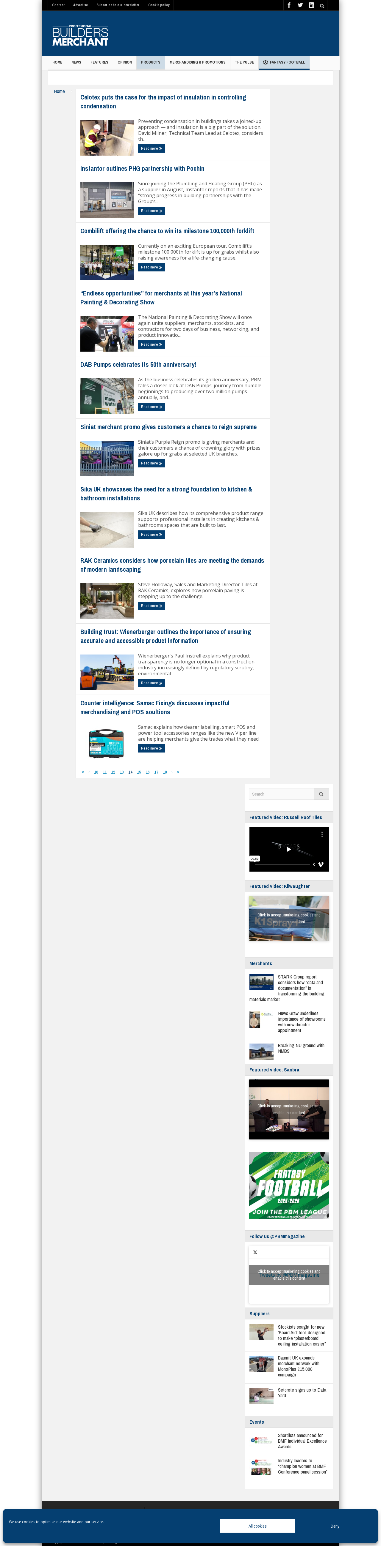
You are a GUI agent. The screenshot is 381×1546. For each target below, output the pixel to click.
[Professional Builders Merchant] (80, 33)
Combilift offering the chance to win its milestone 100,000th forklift (167, 230)
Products (150, 62)
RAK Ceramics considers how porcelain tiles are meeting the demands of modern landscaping (172, 565)
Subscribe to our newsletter (118, 5)
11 (105, 772)
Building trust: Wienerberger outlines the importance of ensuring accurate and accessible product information (165, 636)
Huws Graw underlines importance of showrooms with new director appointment (302, 1021)
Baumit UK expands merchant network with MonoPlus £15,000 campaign (298, 1366)
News (76, 62)
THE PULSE (244, 62)
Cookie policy (158, 5)
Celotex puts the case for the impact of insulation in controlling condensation (163, 101)
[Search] (321, 794)
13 (122, 772)
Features (99, 62)
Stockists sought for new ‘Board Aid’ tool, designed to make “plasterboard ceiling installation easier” (302, 1335)
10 (96, 772)
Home (57, 62)
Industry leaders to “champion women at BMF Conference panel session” (302, 1466)
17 (156, 772)
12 (113, 772)
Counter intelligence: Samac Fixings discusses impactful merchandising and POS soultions (154, 707)
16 (148, 772)
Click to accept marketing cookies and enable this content (289, 918)
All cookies (258, 1526)
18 (165, 772)
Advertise (80, 5)
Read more (150, 148)
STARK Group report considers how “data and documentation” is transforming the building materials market (286, 988)
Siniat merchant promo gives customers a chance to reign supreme (169, 426)
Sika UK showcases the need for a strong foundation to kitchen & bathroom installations (166, 493)
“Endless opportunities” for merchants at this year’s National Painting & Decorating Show (161, 297)
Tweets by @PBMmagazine (289, 1275)
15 (139, 772)
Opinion (125, 62)
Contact (58, 5)
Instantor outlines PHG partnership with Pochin (142, 168)
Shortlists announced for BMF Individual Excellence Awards (302, 1440)
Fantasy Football (287, 62)
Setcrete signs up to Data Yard (302, 1392)
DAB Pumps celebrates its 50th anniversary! (138, 364)
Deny (335, 1526)
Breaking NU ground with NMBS (301, 1048)
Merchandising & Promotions (198, 62)
